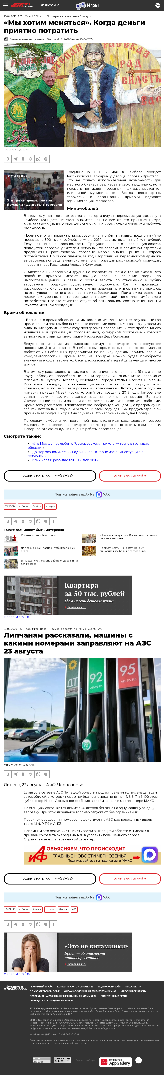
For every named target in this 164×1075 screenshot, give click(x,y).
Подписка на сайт (109, 986)
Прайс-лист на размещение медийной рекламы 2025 (63, 996)
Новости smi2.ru (17, 617)
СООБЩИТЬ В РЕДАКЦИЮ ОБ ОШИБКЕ (51, 1000)
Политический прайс (114, 996)
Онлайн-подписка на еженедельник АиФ (90, 991)
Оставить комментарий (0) (130, 476)
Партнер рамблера (85, 1060)
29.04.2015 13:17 (13, 16)
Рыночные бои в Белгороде (38, 535)
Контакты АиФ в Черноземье (75, 986)
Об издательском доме (45, 991)
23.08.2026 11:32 (13, 628)
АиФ (33, 764)
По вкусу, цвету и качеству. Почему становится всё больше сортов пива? (123, 549)
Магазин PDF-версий (133, 991)
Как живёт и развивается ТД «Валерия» (65, 460)
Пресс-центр (133, 986)
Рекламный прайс (41, 986)
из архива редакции (16, 149)
